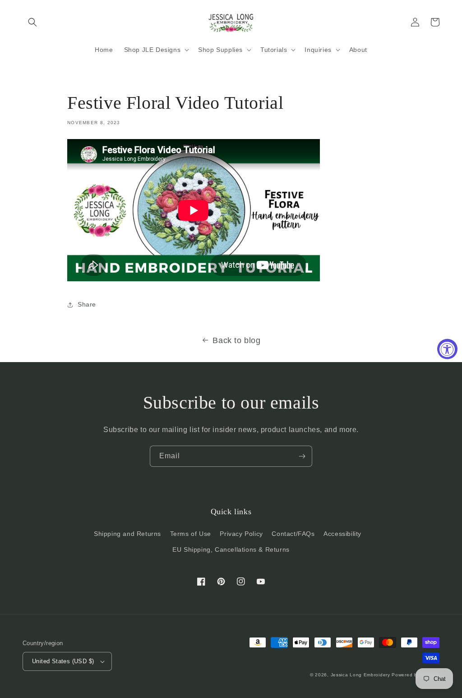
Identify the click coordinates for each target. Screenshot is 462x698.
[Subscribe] (302, 456)
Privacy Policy (241, 533)
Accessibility (342, 533)
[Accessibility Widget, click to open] (447, 349)
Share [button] (87, 304)
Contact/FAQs (293, 533)
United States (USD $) (63, 661)
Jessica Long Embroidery (360, 674)
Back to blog (236, 340)
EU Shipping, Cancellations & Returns (231, 549)
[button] (32, 22)
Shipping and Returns (127, 533)
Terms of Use (190, 533)
